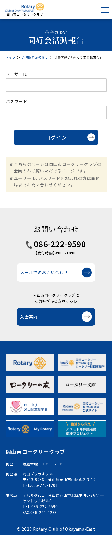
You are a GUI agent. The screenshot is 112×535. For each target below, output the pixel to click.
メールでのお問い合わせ (44, 272)
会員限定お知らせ (35, 57)
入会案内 (29, 317)
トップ (11, 57)
